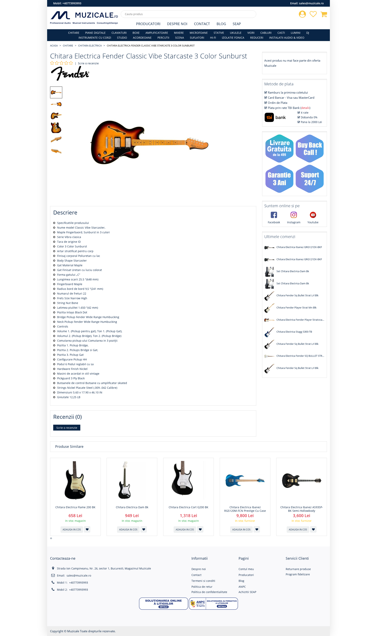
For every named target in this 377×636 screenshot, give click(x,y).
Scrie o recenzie (88, 63)
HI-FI (213, 37)
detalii (305, 108)
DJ (307, 33)
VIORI (250, 33)
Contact (202, 23)
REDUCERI (256, 37)
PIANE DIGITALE (95, 33)
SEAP (237, 23)
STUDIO (122, 37)
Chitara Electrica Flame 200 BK (75, 507)
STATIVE (219, 33)
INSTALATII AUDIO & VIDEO (286, 37)
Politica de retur (201, 587)
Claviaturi (119, 33)
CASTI (281, 33)
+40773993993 (71, 3)
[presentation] (50, 538)
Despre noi (198, 569)
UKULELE (236, 33)
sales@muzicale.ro (311, 3)
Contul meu (246, 569)
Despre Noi (177, 23)
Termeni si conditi (203, 581)
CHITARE (73, 33)
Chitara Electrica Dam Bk (132, 507)
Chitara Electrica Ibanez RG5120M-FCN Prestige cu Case (245, 509)
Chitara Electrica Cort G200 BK (188, 507)
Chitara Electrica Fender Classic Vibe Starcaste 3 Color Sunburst (151, 45)
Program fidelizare (298, 574)
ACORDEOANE (142, 37)
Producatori (148, 23)
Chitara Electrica (90, 45)
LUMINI (295, 33)
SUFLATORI (197, 37)
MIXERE (179, 33)
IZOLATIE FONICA (233, 37)
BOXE (136, 33)
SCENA (179, 37)
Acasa (54, 45)
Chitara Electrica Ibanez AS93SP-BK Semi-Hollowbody (301, 509)
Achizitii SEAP (247, 592)
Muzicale (73, 631)
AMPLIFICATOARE (156, 33)
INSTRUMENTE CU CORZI (95, 37)
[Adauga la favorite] (87, 529)
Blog (221, 23)
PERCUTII (163, 37)
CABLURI (266, 33)
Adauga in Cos (72, 529)
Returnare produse (298, 569)
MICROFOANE (199, 33)
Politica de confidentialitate (209, 592)
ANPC (242, 587)
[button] (163, 603)
